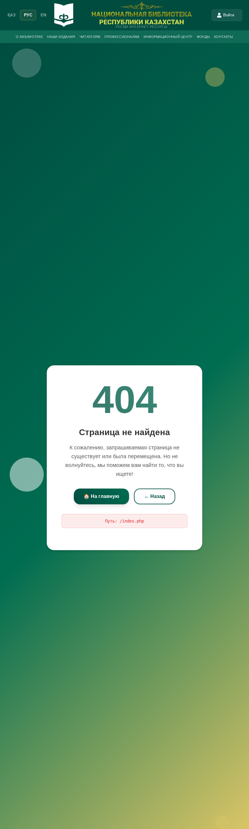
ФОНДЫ (203, 37)
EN (43, 15)
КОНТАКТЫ (223, 37)
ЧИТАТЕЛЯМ (90, 37)
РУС (28, 15)
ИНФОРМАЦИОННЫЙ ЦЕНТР (168, 37)
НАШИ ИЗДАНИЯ (61, 37)
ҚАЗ (11, 15)
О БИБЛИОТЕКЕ (29, 37)
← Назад (154, 496)
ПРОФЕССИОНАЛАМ (121, 37)
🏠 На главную (101, 496)
